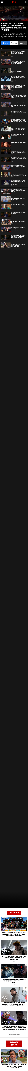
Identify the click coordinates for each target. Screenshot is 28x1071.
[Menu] (2, 2)
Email (23, 43)
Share (6, 43)
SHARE (15, 43)
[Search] (26, 2)
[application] (14, 13)
